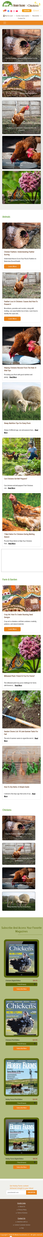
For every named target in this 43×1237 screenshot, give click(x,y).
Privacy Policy (22, 1210)
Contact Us (21, 18)
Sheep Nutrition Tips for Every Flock (17, 423)
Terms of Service (22, 1213)
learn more (12, 266)
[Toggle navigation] (5, 23)
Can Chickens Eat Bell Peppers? (15, 478)
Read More (13, 377)
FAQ (22, 1228)
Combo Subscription (22, 16)
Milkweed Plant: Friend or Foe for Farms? (19, 676)
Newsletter (35, 16)
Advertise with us (22, 1222)
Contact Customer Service (22, 1225)
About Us (22, 1206)
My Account (9, 16)
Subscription (31, 1192)
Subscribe (27, 11)
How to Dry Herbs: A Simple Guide (16, 787)
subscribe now (21, 989)
